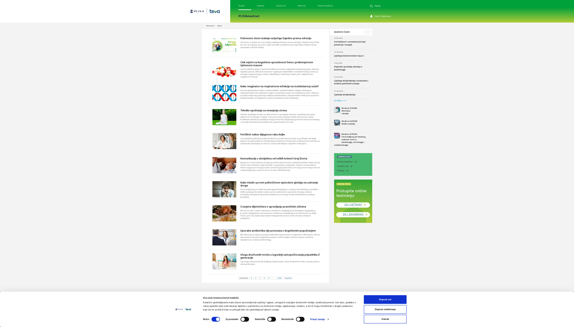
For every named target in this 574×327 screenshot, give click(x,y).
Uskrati (385, 319)
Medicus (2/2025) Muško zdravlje (349, 122)
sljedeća (288, 278)
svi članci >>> (340, 100)
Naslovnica (210, 26)
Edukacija (281, 6)
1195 (279, 278)
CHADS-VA (342, 166)
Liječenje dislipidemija (344, 94)
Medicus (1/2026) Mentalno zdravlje (349, 111)
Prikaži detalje (317, 319)
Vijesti (219, 26)
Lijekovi (260, 6)
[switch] (245, 319)
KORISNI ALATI (344, 157)
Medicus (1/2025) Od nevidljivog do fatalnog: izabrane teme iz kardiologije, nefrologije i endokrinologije (350, 139)
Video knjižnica (325, 6)
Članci (241, 6)
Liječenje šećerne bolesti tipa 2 (349, 56)
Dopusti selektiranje (385, 309)
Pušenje (340, 170)
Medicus (302, 6)
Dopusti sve (385, 299)
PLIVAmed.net (248, 16)
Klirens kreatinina (345, 161)
